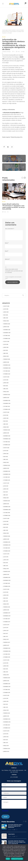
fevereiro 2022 (6, 465)
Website (7, 259)
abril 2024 (5, 388)
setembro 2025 (6, 338)
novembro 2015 (6, 686)
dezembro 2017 (6, 612)
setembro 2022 (6, 444)
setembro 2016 (6, 657)
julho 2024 (5, 379)
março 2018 (6, 604)
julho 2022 (5, 450)
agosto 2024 (6, 376)
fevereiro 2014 (6, 748)
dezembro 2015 (6, 683)
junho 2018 (5, 595)
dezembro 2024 (6, 365)
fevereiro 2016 (6, 677)
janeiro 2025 (6, 362)
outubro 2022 (6, 441)
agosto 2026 (6, 306)
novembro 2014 (6, 721)
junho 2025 (5, 347)
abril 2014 (5, 742)
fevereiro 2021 (6, 500)
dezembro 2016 (6, 648)
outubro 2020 (6, 512)
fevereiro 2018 (6, 606)
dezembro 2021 (6, 471)
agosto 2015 (6, 695)
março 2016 (6, 674)
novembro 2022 (6, 438)
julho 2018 (5, 592)
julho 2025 (5, 344)
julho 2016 (5, 663)
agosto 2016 (6, 660)
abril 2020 (5, 530)
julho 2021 (5, 486)
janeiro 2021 (6, 503)
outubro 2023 (6, 406)
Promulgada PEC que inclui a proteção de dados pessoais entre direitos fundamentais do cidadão (15, 159)
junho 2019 (5, 559)
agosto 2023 (6, 412)
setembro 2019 (6, 550)
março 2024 (6, 391)
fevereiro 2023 (6, 429)
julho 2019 (5, 556)
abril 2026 (5, 317)
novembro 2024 (6, 368)
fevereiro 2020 (6, 536)
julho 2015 (5, 698)
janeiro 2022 (6, 468)
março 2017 (6, 639)
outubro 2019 (6, 547)
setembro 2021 (6, 480)
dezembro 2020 (6, 506)
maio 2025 (5, 350)
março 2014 (6, 745)
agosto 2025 (6, 341)
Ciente (7, 858)
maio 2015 (5, 704)
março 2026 (6, 320)
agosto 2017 (6, 624)
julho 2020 (5, 521)
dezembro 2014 (6, 719)
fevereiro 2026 (6, 323)
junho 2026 (5, 312)
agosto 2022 (6, 447)
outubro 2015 (6, 689)
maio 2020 (5, 527)
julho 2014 (5, 733)
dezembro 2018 (6, 577)
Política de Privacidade (17, 858)
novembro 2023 (6, 403)
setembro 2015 (6, 692)
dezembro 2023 (6, 400)
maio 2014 (5, 739)
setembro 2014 (6, 727)
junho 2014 (5, 736)
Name (6, 243)
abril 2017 (5, 636)
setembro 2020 (6, 515)
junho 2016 (5, 665)
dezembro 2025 (6, 329)
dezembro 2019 (6, 542)
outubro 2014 (6, 724)
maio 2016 (5, 668)
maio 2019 (5, 562)
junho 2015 (5, 701)
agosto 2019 (6, 553)
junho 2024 (5, 382)
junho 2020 (5, 524)
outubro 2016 (6, 654)
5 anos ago (8, 51)
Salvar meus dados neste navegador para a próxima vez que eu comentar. (14, 271)
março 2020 (6, 533)
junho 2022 (5, 453)
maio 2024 (5, 385)
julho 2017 (5, 627)
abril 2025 (5, 353)
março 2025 (6, 356)
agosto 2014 (6, 730)
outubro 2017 (6, 618)
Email (6, 251)
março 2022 (6, 462)
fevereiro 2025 (6, 359)
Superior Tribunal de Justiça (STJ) (14, 137)
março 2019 (6, 568)
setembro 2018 (6, 586)
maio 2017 (5, 633)
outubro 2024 (6, 371)
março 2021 (6, 497)
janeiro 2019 (6, 574)
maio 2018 (5, 598)
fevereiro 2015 (6, 713)
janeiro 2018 (6, 609)
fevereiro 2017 (6, 642)
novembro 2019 (6, 545)
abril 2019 (5, 565)
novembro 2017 (6, 615)
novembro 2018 (6, 580)
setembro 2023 (6, 409)
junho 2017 (5, 630)
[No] (26, 852)
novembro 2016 (6, 651)
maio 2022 (5, 456)
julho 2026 (5, 309)
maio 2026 (5, 314)
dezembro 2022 (6, 435)
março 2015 (6, 710)
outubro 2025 (6, 335)
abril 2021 (5, 494)
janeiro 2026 (6, 326)
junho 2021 (5, 488)
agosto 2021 (6, 483)
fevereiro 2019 (6, 571)
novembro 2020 (6, 509)
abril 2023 (5, 424)
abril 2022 (5, 459)
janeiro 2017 (6, 645)
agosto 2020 (6, 518)
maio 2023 (5, 421)
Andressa (4, 51)
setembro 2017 (6, 621)
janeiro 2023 (6, 432)
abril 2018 (5, 601)
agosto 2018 (6, 589)
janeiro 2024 (6, 397)
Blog (3, 36)
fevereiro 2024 (6, 394)
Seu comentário (9, 228)
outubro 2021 (6, 477)
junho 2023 (5, 418)
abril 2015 (5, 707)
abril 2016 (5, 671)
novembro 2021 (6, 474)
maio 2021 (5, 491)
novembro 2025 (6, 332)
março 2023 (6, 427)
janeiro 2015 (6, 716)
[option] (14, 198)
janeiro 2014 (6, 751)
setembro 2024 (6, 373)
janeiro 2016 (6, 680)
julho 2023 (5, 415)
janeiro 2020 (6, 539)
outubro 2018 (6, 583)
